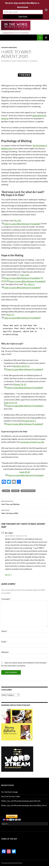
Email (4, 641)
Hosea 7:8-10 (20, 384)
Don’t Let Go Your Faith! (10, 796)
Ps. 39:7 (18, 220)
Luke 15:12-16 (10, 402)
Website (5, 652)
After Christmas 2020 (9, 511)
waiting (16, 491)
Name (4, 631)
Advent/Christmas (9, 47)
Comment (6, 599)
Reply (9, 575)
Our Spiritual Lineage (9, 792)
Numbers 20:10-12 (21, 366)
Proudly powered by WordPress (11, 863)
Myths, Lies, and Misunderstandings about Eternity (20, 801)
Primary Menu (46, 38)
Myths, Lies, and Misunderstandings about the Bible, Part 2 (24, 805)
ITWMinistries (22, 61)
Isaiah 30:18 (24, 472)
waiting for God (28, 491)
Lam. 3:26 (25, 275)
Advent (6, 491)
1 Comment (33, 61)
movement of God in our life (32, 442)
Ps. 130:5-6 (29, 284)
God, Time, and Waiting (10, 502)
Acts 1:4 (10, 314)
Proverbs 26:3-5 (29, 420)
